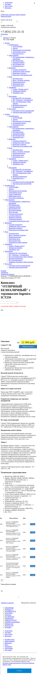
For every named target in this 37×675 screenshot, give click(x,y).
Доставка (8, 4)
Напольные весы (18, 84)
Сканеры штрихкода (19, 69)
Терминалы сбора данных (21, 71)
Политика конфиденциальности (12, 663)
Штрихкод (8, 643)
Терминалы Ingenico (19, 91)
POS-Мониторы (18, 61)
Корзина (6, 38)
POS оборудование (15, 210)
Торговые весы (18, 78)
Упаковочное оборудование (18, 242)
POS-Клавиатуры (18, 64)
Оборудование (10, 641)
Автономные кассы (19, 52)
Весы (6, 645)
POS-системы (13, 212)
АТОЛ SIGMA (17, 46)
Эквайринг (8, 646)
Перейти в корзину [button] (7, 603)
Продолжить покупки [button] (28, 603)
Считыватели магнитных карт (19, 221)
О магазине (8, 2)
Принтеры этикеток (19, 73)
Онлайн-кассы (10, 639)
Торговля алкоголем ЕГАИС (22, 112)
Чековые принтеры (15, 217)
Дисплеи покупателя (16, 214)
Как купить (8, 6)
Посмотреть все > (18, 53)
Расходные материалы (16, 198)
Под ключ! (8, 650)
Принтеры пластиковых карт (22, 75)
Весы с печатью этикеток (21, 80)
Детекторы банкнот (15, 219)
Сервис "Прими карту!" (21, 89)
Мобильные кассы (15, 196)
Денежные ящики (19, 62)
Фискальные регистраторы (22, 50)
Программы (9, 648)
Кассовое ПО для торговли (22, 98)
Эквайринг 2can (18, 93)
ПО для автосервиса (15, 260)
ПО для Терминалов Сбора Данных (21, 257)
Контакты (8, 8)
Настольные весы (15, 240)
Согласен (19, 670)
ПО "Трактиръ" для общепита (23, 100)
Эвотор (15, 48)
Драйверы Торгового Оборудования (21, 262)
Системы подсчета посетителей (23, 110)
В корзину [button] (32, 524)
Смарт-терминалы (15, 194)
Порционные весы (19, 82)
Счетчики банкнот (15, 216)
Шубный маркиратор (20, 105)
